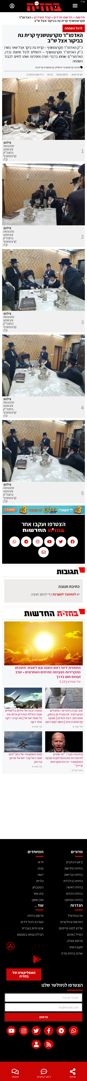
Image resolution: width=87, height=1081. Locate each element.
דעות (41, 874)
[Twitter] (36, 1030)
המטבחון (38, 887)
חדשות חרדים (63, 17)
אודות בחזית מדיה (72, 953)
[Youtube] (11, 1030)
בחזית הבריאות (73, 874)
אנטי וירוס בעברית (33, 928)
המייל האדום (75, 934)
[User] (36, 1044)
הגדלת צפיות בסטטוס (30, 934)
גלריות (40, 881)
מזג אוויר (38, 893)
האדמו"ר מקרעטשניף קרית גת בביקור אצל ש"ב (50, 37)
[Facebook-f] (48, 1030)
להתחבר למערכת (64, 594)
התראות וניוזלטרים (71, 922)
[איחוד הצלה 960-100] (43, 513)
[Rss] (48, 1044)
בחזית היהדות (74, 893)
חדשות (80, 17)
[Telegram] (61, 1030)
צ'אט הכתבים (44, 1076)
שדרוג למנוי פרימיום (71, 928)
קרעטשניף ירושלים (64, 67)
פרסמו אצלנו (75, 941)
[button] (75, 6)
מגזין (41, 868)
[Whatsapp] (73, 1030)
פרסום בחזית (35, 915)
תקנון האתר (76, 947)
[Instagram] (24, 1030)
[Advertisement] (43, 807)
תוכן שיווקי (38, 900)
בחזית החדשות (73, 868)
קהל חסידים (42, 17)
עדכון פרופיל (75, 915)
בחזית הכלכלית (73, 881)
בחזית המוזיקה (73, 900)
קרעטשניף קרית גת (44, 67)
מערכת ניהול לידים (32, 922)
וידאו (41, 862)
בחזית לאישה (74, 887)
